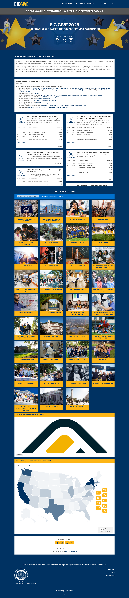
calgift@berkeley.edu (71, 551)
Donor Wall (103, 4)
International (26, 466)
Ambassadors (66, 4)
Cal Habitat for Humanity (50, 90)
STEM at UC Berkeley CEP (51, 97)
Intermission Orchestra (43, 98)
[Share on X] (62, 542)
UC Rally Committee (46, 88)
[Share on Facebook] (57, 542)
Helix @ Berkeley (65, 88)
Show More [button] (21, 142)
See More (19, 454)
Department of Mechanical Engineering (44, 100)
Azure (30, 107)
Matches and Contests (85, 4)
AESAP (37, 93)
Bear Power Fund (92, 88)
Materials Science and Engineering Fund (70, 95)
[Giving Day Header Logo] (21, 4)
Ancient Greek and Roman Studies (92, 95)
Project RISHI (36, 88)
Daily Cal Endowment (104, 88)
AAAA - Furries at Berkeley (78, 88)
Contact (112, 572)
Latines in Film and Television (59, 107)
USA (18, 466)
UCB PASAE (56, 88)
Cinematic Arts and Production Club (68, 90)
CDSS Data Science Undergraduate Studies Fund (71, 105)
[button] (71, 542)
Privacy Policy (110, 575)
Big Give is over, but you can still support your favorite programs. (64, 11)
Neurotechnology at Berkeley (49, 95)
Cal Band (38, 102)
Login (64, 594)
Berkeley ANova (37, 90)
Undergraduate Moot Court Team (40, 104)
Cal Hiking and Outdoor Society (41, 107)
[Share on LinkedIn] (67, 542)
